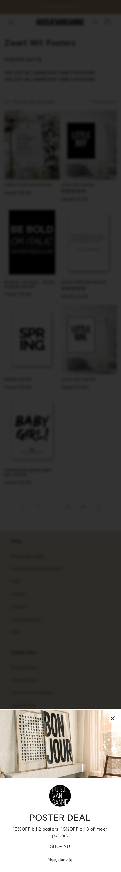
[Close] (112, 718)
